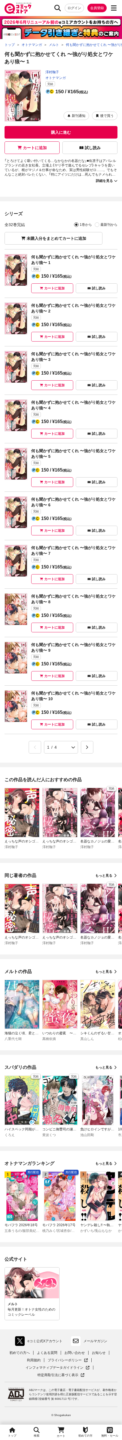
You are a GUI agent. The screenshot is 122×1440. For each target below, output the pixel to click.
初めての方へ (19, 1353)
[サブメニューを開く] (113, 8)
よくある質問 (47, 1353)
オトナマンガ (55, 78)
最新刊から (108, 225)
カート (61, 1435)
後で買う (107, 116)
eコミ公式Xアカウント (40, 1342)
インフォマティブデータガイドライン (54, 1368)
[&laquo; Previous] (35, 747)
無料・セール (109, 1435)
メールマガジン (95, 1341)
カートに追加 (35, 147)
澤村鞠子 (52, 72)
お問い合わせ (74, 1353)
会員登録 (97, 8)
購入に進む (61, 132)
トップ (12, 1435)
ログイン (74, 8)
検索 (36, 1435)
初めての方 (85, 1435)
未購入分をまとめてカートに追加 (56, 238)
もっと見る (103, 876)
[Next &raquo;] (87, 747)
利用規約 (34, 1360)
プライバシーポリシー (68, 1360)
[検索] (57, 8)
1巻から (86, 225)
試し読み (93, 147)
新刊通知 (78, 116)
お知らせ (99, 1353)
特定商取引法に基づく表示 (61, 1375)
